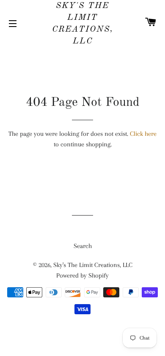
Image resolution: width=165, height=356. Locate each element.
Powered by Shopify (82, 275)
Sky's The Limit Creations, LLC (82, 24)
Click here (143, 134)
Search (83, 246)
